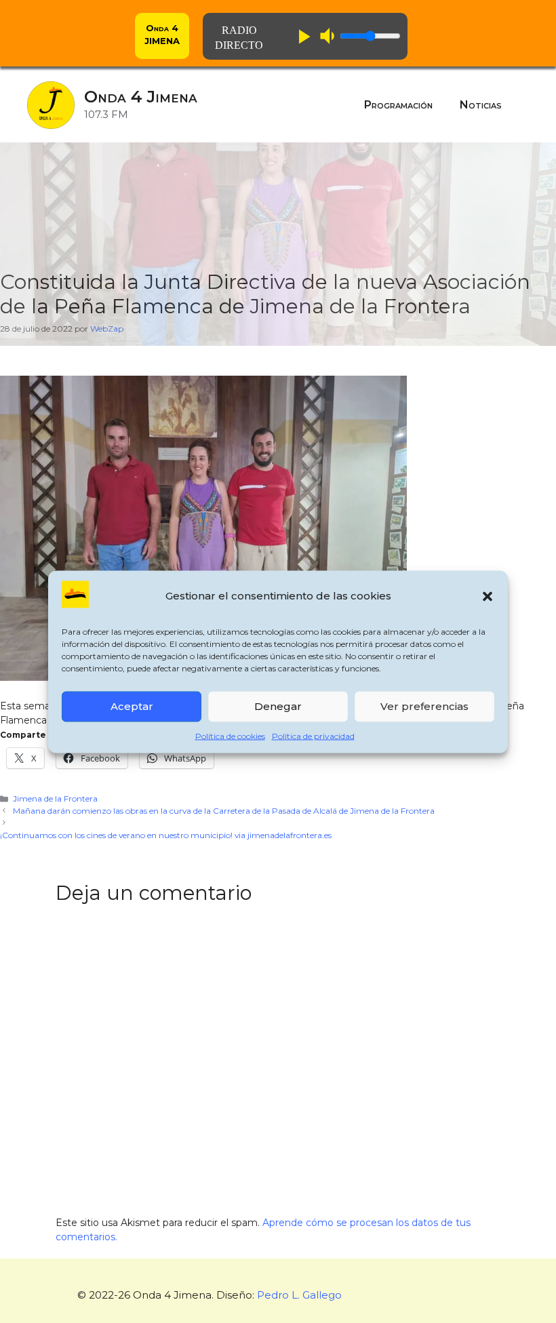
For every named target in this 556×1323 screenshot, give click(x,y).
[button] (487, 596)
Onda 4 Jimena (140, 96)
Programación (398, 104)
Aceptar (132, 706)
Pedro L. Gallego (299, 1294)
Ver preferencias (424, 706)
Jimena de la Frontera (55, 798)
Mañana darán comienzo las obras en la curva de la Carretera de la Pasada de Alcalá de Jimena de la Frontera (224, 811)
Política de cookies (230, 735)
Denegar (278, 706)
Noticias (481, 104)
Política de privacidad (313, 735)
